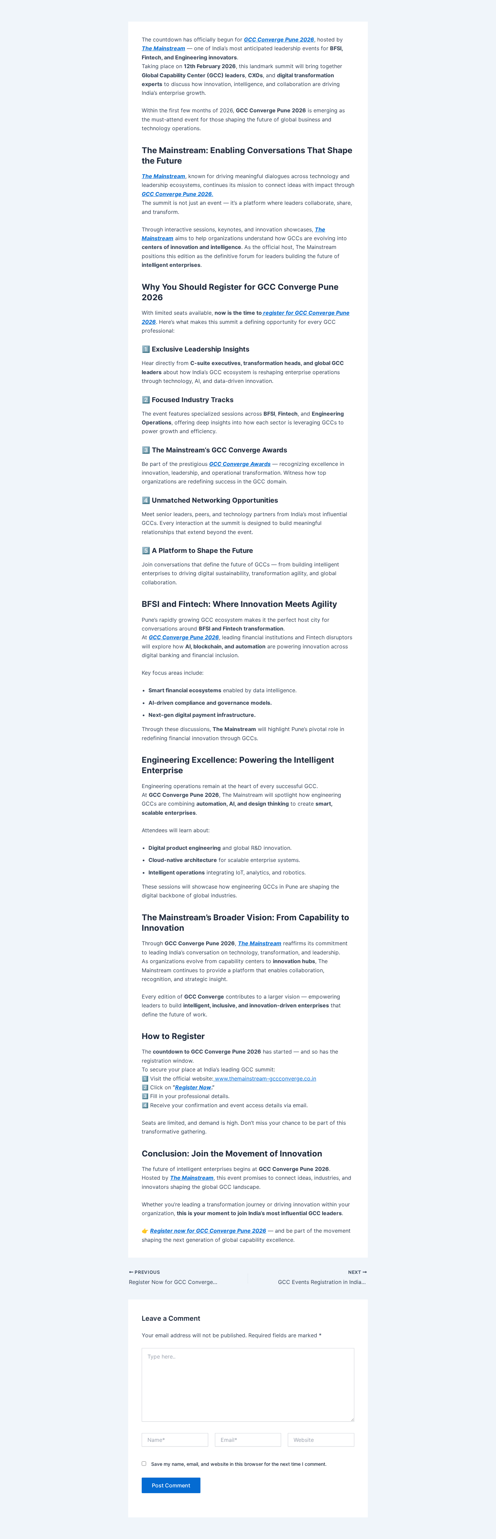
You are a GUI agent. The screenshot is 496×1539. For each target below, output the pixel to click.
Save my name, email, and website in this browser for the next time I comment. (239, 1464)
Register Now (193, 1087)
